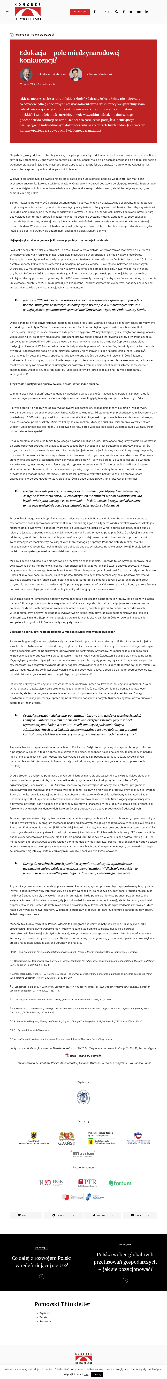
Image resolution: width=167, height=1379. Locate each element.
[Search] (116, 11)
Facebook (123, 11)
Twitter (131, 11)
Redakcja (45, 1321)
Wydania (44, 1313)
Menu (7, 12)
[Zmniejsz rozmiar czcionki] (102, 12)
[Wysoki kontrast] (95, 11)
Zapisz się (80, 12)
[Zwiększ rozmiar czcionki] (108, 12)
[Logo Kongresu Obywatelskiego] (28, 11)
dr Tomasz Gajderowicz (100, 74)
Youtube (139, 11)
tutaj (73, 1055)
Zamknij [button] (97, 1374)
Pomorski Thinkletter (62, 1304)
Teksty (43, 1317)
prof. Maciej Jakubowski (51, 74)
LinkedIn (147, 11)
